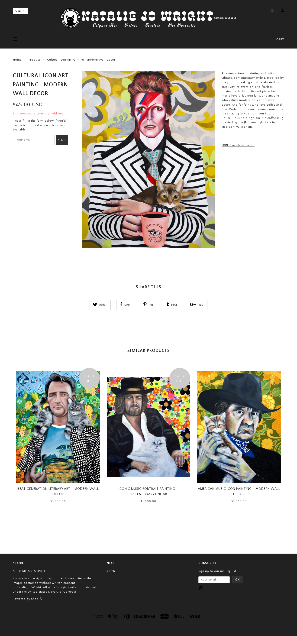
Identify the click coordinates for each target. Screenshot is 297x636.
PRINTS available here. (238, 145)
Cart (280, 39)
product (34, 59)
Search (110, 571)
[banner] (148, 18)
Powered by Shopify (27, 598)
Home (17, 59)
